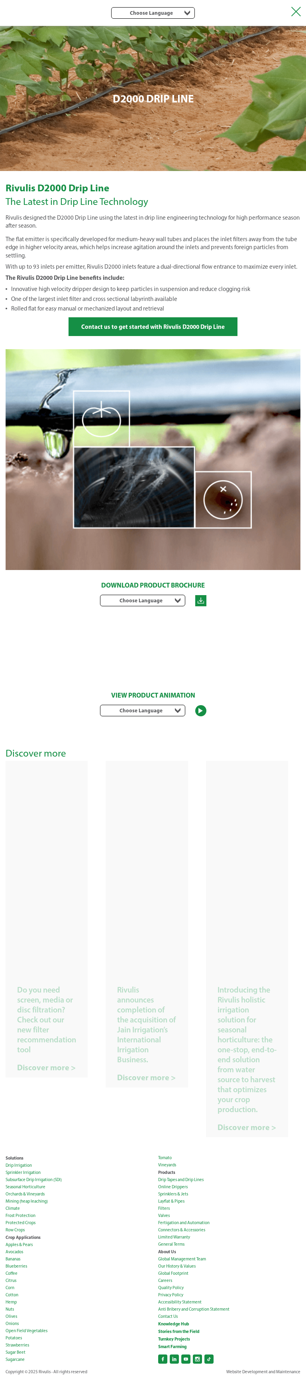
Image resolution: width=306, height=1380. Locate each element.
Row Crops (15, 1230)
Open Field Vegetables (26, 1330)
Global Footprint (173, 1273)
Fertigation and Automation (184, 1222)
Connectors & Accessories (181, 1230)
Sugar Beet (16, 1352)
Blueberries (16, 1266)
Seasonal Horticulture (25, 1186)
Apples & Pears (19, 1244)
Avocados (14, 1251)
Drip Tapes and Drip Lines (181, 1179)
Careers (165, 1280)
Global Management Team (182, 1259)
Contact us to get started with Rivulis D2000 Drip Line (153, 326)
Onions (12, 1323)
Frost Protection (20, 1215)
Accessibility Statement (180, 1302)
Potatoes (14, 1338)
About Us (167, 1251)
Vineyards (167, 1165)
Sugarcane (15, 1359)
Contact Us (168, 1316)
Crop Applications (23, 1237)
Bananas (13, 1259)
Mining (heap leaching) (27, 1201)
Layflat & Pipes (171, 1201)
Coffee (12, 1273)
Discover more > (46, 1067)
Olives (11, 1316)
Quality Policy (171, 1287)
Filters (164, 1208)
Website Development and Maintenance (263, 1371)
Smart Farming (172, 1346)
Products (166, 1172)
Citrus (11, 1280)
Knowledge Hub (173, 1324)
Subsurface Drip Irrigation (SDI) (34, 1179)
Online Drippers (173, 1186)
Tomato (165, 1157)
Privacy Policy (170, 1294)
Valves (164, 1215)
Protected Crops (20, 1222)
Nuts (10, 1309)
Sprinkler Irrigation (23, 1172)
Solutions (15, 1158)
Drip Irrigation (19, 1165)
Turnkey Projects (174, 1339)
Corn (10, 1287)
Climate (13, 1208)
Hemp (11, 1302)
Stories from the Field (179, 1331)
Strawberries (17, 1345)
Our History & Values (177, 1266)
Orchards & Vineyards (25, 1194)
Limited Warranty (174, 1237)
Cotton (12, 1294)
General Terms (171, 1244)
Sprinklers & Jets (173, 1194)
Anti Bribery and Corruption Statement (194, 1309)
